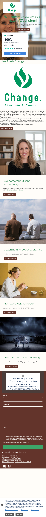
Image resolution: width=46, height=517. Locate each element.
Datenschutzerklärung (11, 510)
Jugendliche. (19, 190)
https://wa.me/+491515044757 (11, 459)
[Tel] (9, 466)
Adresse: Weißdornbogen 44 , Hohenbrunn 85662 (16, 462)
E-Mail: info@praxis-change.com (11, 460)
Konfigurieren (35, 510)
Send (23, 447)
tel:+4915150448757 (12, 457)
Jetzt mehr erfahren (23, 29)
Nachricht (6, 405)
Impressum (24, 510)
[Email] (4, 466)
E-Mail (5, 427)
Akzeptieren (9, 514)
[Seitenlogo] (12, 7)
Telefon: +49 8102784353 (9, 456)
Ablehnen (19, 514)
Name (5, 395)
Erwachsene (10, 190)
